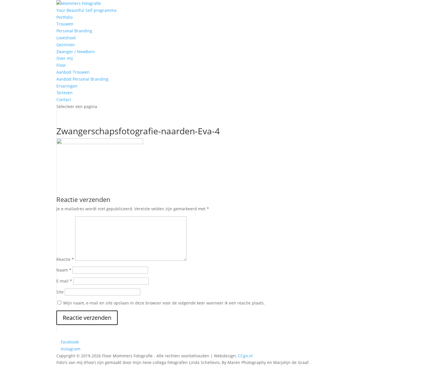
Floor (61, 65)
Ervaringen (66, 86)
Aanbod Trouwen (73, 72)
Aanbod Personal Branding (82, 79)
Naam (63, 270)
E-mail (64, 281)
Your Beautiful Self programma (86, 10)
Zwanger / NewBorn (75, 51)
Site (60, 292)
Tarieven (64, 92)
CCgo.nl (245, 355)
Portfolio (64, 17)
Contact (63, 99)
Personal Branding (74, 31)
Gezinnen (65, 44)
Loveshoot (66, 37)
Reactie (65, 259)
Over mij (64, 58)
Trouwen (64, 24)
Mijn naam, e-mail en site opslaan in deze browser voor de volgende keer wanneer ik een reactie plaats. (164, 303)
